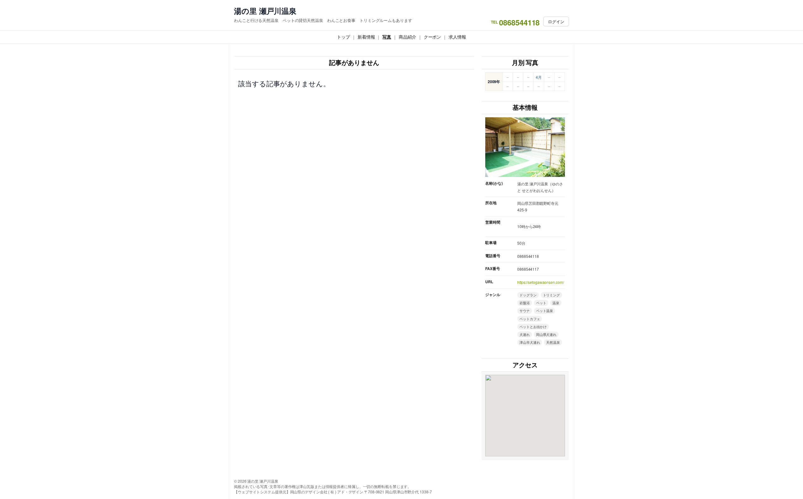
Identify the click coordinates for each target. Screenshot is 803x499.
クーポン (432, 37)
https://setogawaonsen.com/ (540, 282)
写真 (386, 37)
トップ (343, 37)
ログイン (556, 21)
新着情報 (366, 37)
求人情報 (457, 37)
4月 (539, 77)
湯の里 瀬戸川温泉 (265, 10)
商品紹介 (407, 37)
